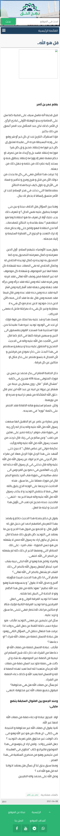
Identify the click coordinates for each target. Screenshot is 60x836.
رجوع (4, 801)
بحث (8, 21)
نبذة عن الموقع (16, 812)
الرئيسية (36, 812)
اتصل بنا (19, 820)
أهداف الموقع (38, 820)
